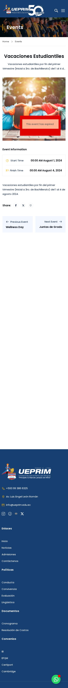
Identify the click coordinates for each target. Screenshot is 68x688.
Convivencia (9, 589)
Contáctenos (10, 561)
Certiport (7, 664)
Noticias (7, 547)
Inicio (5, 541)
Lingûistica (8, 602)
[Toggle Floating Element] (56, 679)
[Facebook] (15, 205)
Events (18, 41)
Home (5, 41)
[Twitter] (23, 205)
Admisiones (9, 554)
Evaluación (8, 595)
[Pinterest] (30, 205)
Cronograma (9, 623)
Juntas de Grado (50, 227)
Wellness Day (15, 227)
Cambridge (9, 671)
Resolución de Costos (15, 630)
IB (3, 651)
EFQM (5, 658)
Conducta (8, 582)
